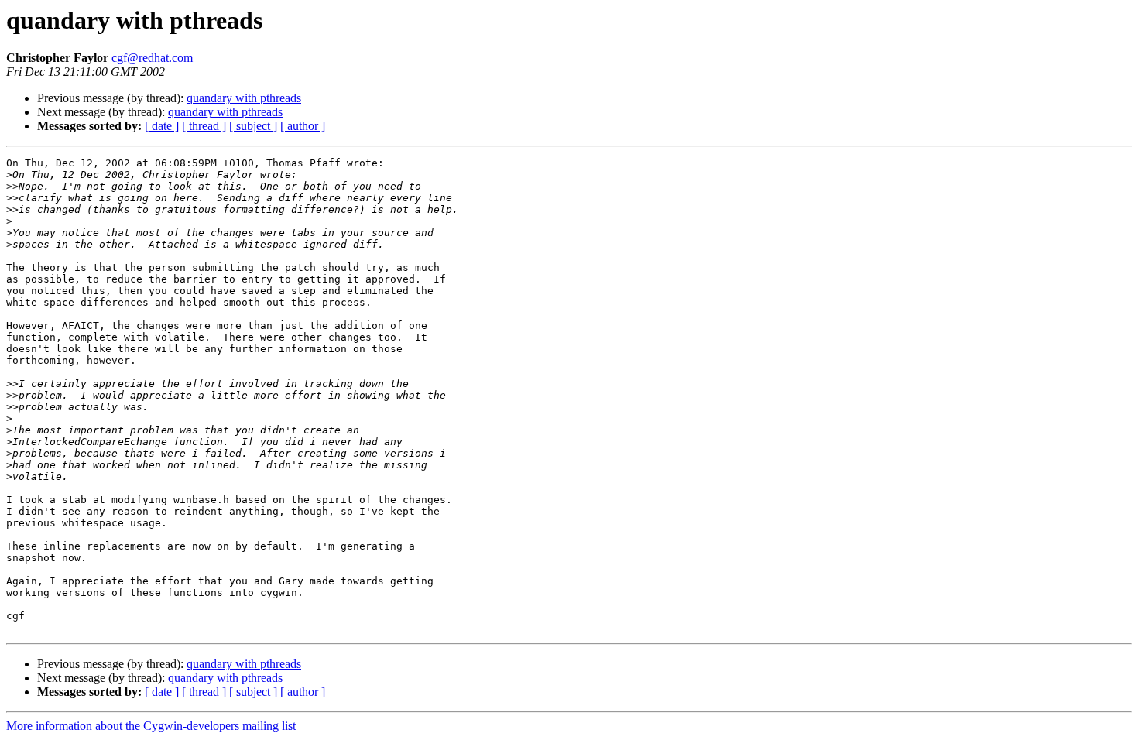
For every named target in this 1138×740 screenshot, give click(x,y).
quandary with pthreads (244, 97)
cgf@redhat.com (152, 57)
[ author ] (302, 125)
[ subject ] (253, 125)
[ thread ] (204, 125)
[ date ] (162, 125)
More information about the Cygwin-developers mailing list (151, 725)
